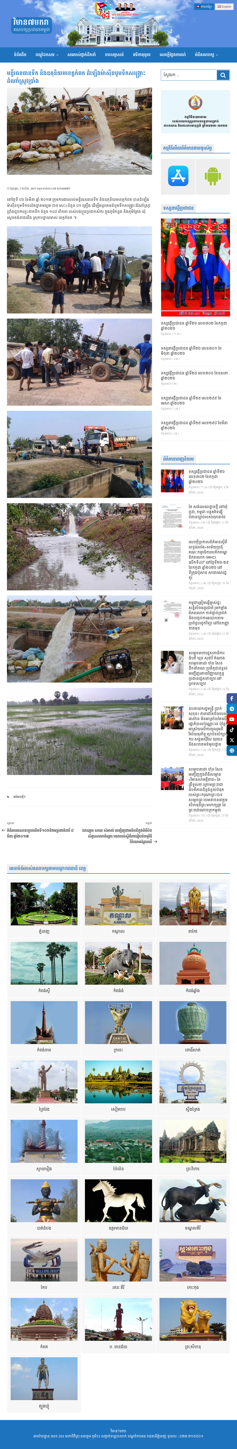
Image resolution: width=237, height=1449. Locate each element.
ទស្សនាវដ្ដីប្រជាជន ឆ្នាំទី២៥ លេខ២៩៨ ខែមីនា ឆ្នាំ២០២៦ (194, 426)
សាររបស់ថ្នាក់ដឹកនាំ (81, 54)
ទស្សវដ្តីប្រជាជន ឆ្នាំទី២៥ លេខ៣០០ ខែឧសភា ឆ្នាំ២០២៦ (194, 376)
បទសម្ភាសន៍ (114, 54)
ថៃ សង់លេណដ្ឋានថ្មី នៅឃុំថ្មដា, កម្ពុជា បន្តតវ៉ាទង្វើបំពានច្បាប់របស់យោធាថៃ (208, 512)
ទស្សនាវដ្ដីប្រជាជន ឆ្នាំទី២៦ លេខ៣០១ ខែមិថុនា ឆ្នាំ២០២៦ (191, 351)
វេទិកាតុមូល (141, 54)
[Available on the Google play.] (213, 176)
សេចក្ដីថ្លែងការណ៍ (173, 54)
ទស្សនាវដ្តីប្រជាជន (178, 208)
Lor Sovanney (60, 189)
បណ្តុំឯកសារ (45, 54)
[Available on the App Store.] (178, 176)
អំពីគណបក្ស (204, 54)
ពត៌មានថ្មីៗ (19, 797)
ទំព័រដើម (20, 54)
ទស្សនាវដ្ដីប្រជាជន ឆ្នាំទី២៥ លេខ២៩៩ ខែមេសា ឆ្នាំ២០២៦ (191, 401)
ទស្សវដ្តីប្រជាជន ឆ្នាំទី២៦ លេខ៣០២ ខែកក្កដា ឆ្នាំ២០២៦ (194, 326)
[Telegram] (232, 709)
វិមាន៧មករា (31, 22)
